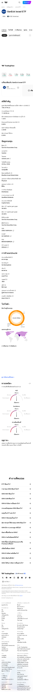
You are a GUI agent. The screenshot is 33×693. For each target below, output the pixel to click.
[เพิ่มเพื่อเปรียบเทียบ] (18, 87)
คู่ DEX (3, 618)
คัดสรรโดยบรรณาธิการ (7, 679)
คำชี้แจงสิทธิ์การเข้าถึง (22, 662)
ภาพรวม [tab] (4, 30)
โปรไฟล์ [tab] (10, 30)
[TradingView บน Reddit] (30, 578)
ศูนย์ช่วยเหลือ (20, 638)
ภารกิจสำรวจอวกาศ (22, 635)
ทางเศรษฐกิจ (5, 633)
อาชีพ (18, 640)
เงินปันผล (4, 637)
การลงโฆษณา (20, 684)
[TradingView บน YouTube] (10, 578)
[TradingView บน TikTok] (26, 578)
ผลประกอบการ (5, 635)
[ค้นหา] (19, 2)
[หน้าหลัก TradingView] (6, 2)
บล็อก (18, 637)
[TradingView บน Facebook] (6, 578)
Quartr (21, 595)
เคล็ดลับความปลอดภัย (22, 664)
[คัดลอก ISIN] (13, 230)
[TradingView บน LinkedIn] (18, 578)
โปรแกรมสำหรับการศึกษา (23, 689)
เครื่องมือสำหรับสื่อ (21, 642)
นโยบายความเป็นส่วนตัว (23, 659)
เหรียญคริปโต (5, 615)
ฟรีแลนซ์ (4, 687)
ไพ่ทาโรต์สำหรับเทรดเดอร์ (23, 649)
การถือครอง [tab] (18, 30)
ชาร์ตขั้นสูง (20, 678)
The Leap (19, 620)
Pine (3, 620)
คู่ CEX (3, 616)
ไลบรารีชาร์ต (20, 674)
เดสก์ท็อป (4, 657)
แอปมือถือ (4, 655)
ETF (3, 611)
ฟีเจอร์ (18, 605)
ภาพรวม (19, 615)
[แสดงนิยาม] (29, 105)
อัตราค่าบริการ (20, 606)
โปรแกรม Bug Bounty (22, 666)
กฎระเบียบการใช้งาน (7, 669)
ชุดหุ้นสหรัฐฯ (20, 628)
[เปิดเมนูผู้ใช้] (2, 2)
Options (4, 647)
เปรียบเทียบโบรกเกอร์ (22, 618)
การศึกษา (4, 677)
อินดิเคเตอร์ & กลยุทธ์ (7, 684)
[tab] (4, 35)
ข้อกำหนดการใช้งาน (22, 655)
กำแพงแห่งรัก (5, 664)
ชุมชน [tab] (25, 30)
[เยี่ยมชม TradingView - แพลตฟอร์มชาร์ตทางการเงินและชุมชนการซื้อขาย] (8, 66)
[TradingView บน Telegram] (22, 578)
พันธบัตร (4, 613)
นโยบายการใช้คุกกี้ (22, 660)
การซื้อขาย (4, 675)
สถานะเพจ (19, 667)
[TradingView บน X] (3, 578)
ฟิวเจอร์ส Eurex (21, 627)
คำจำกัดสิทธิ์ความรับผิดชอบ (24, 657)
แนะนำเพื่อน (5, 665)
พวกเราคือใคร (20, 633)
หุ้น (2, 609)
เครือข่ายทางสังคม (6, 662)
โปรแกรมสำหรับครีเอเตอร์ (8, 667)
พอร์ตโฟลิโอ (5, 643)
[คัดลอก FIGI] (13, 241)
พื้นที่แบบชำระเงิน (6, 689)
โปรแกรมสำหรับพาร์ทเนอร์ (24, 688)
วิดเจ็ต (18, 672)
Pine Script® (5, 650)
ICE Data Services (19, 585)
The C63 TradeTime (22, 650)
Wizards (4, 686)
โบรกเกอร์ (19, 616)
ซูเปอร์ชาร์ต (5, 605)
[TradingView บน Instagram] (14, 578)
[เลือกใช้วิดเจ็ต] (29, 383)
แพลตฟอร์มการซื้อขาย (22, 679)
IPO (3, 638)
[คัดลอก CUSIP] (10, 236)
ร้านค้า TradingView (22, 647)
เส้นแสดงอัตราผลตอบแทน (8, 645)
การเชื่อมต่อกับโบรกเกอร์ (23, 686)
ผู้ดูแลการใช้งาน (6, 671)
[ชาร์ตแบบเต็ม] (30, 35)
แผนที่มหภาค (5, 649)
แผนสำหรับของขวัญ (22, 610)
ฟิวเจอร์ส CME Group (22, 625)
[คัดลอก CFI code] (8, 247)
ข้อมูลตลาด (20, 608)
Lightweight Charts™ (22, 676)
